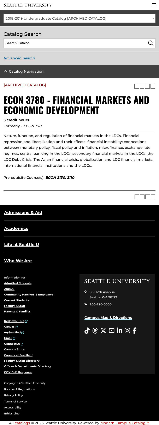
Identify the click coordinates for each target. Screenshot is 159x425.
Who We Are (18, 260)
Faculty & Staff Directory (22, 360)
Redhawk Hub (14, 321)
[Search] (150, 43)
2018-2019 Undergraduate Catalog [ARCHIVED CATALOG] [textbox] (56, 18)
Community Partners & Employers (28, 294)
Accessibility (12, 407)
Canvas (9, 326)
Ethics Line (11, 413)
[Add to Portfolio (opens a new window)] (136, 86)
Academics (16, 228)
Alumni (9, 289)
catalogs (22, 423)
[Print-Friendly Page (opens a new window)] (147, 86)
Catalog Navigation (26, 71)
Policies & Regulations (19, 389)
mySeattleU (12, 332)
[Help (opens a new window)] (153, 86)
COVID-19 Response (18, 372)
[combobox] (79, 18)
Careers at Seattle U (18, 355)
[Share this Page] (142, 86)
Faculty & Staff (14, 305)
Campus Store (14, 349)
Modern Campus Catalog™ (124, 423)
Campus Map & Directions (108, 318)
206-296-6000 (101, 304)
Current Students (16, 300)
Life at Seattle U (21, 244)
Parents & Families (17, 311)
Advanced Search (19, 58)
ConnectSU (12, 343)
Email (8, 338)
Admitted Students (17, 283)
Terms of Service (15, 401)
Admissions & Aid (23, 212)
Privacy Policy (13, 395)
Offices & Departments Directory (27, 366)
